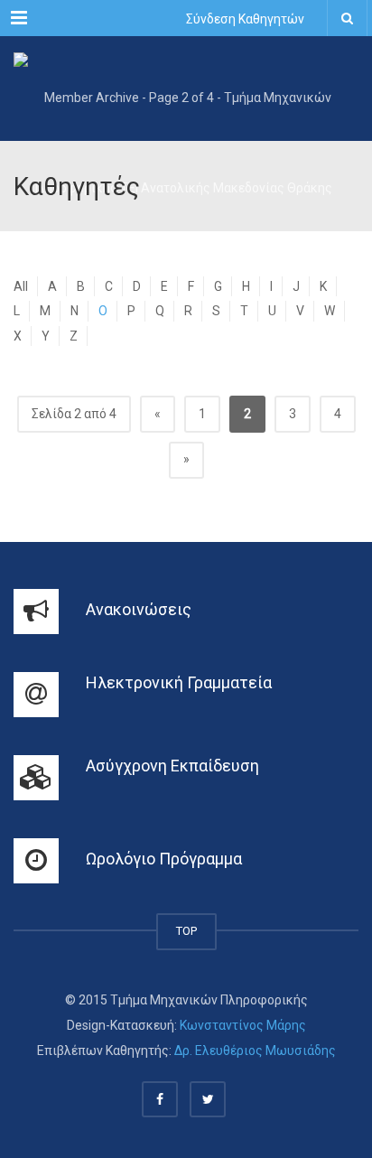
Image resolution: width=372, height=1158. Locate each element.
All (21, 286)
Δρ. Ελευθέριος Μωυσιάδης (255, 1050)
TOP (186, 931)
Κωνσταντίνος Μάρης (243, 1025)
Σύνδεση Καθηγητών (245, 19)
